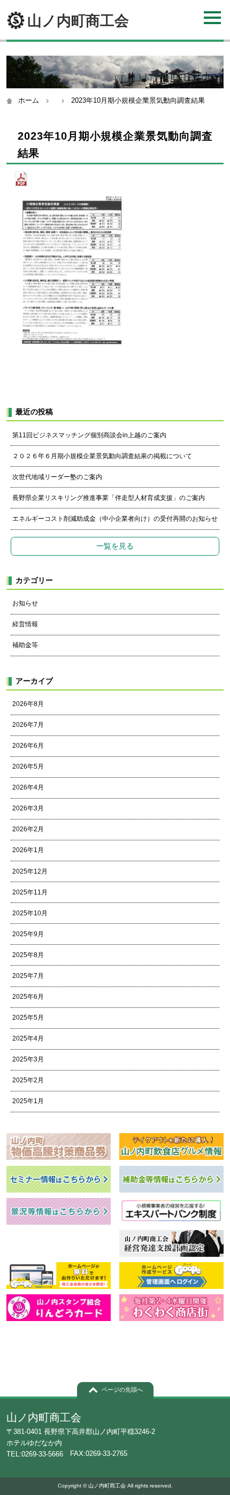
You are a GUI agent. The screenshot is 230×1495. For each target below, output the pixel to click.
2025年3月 (28, 1059)
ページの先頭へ (122, 1389)
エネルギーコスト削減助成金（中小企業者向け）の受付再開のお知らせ (115, 518)
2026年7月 (28, 724)
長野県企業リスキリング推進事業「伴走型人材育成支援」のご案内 (108, 498)
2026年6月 (28, 745)
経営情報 (25, 624)
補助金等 (25, 645)
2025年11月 (30, 892)
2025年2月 (28, 1080)
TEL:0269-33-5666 (34, 1454)
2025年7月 (28, 976)
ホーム (28, 100)
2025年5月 (28, 1017)
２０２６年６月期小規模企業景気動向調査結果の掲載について (102, 456)
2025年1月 (28, 1101)
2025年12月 (30, 871)
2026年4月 (28, 787)
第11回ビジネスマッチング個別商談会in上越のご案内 (89, 435)
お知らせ (25, 603)
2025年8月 (28, 955)
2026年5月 (28, 766)
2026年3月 (28, 808)
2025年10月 (30, 913)
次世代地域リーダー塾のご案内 (57, 477)
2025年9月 (28, 934)
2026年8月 (28, 704)
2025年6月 (28, 996)
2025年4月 (28, 1038)
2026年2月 (28, 829)
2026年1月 (28, 850)
